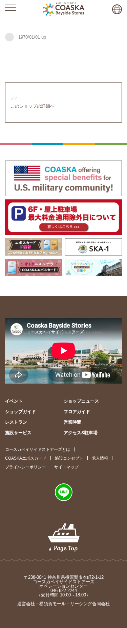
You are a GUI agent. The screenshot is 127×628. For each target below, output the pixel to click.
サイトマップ (66, 467)
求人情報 (100, 458)
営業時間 (72, 422)
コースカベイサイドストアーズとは (37, 449)
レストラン (16, 422)
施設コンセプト (69, 458)
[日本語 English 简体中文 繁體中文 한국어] (117, 9)
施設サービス (18, 432)
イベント (14, 401)
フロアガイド (77, 411)
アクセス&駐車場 (81, 432)
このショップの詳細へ (32, 106)
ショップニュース (81, 401)
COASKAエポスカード (25, 458)
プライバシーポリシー (25, 467)
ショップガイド (20, 411)
